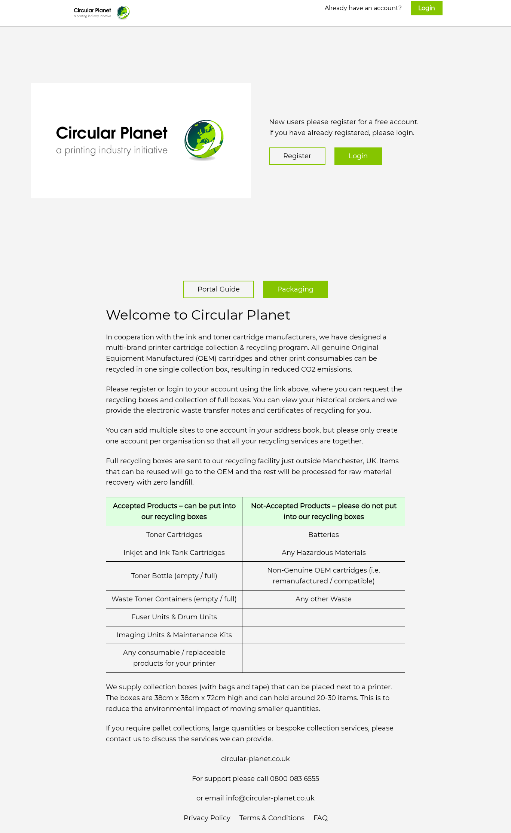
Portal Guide (219, 289)
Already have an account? (380, 8)
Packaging (295, 289)
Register (297, 156)
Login (358, 156)
